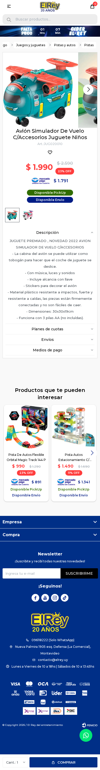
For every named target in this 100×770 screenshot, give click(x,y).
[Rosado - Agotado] (28, 215)
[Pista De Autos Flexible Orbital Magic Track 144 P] (26, 427)
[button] (9, 20)
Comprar (66, 762)
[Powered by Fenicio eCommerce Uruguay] (89, 725)
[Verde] (12, 215)
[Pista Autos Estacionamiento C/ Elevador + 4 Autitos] (73, 427)
